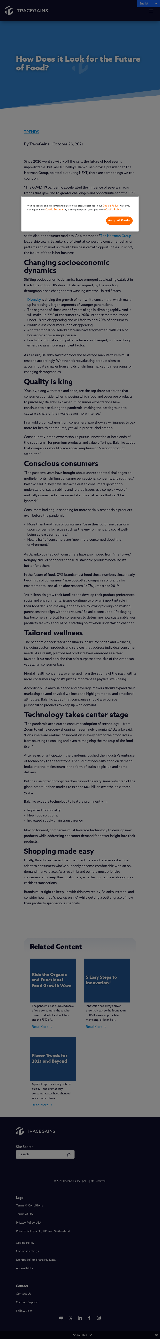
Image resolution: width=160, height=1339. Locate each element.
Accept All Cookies (119, 220)
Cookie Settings (54, 209)
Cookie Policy (110, 206)
